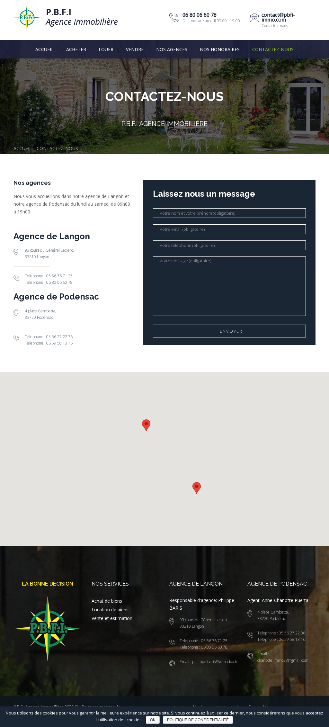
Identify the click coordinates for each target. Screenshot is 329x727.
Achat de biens (107, 601)
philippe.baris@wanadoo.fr (214, 661)
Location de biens (110, 609)
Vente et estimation (112, 618)
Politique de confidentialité (198, 720)
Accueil (44, 49)
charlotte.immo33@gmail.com (282, 660)
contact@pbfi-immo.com (278, 17)
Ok (153, 720)
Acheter (76, 49)
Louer (106, 49)
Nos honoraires (220, 49)
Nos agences (171, 49)
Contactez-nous (273, 49)
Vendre (135, 49)
